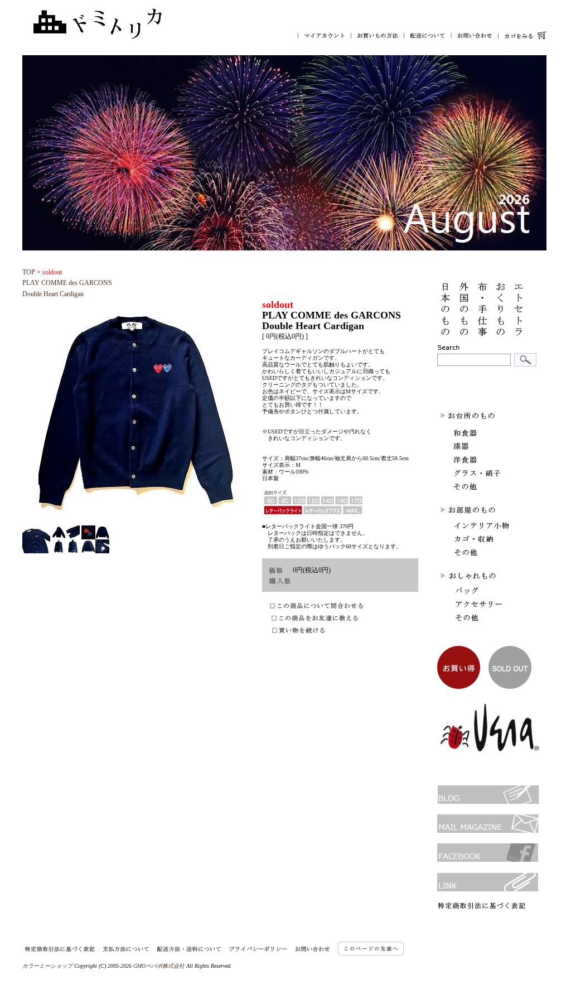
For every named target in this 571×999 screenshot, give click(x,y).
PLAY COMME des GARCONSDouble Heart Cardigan (67, 282)
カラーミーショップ (47, 966)
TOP (28, 272)
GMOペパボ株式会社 (159, 966)
